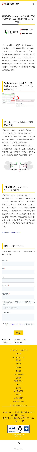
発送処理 (18, 371)
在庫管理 (18, 378)
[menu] (33, 4)
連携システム (18, 381)
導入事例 (18, 388)
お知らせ (18, 354)
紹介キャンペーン (18, 357)
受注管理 (18, 360)
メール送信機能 (18, 374)
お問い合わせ (18, 418)
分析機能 (18, 367)
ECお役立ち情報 (18, 402)
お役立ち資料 (18, 391)
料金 (18, 384)
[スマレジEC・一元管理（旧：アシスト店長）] (19, 3)
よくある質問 (18, 398)
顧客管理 (18, 364)
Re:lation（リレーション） (12, 232)
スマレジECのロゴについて (18, 405)
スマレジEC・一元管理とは (18, 350)
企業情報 (6, 418)
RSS (18, 442)
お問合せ (18, 394)
